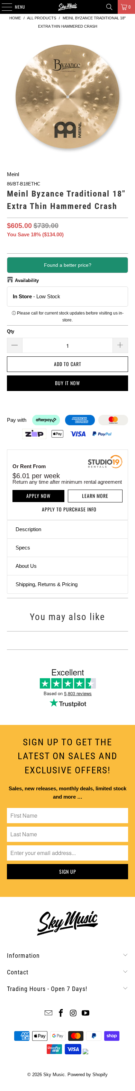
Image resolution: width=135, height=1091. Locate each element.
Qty (10, 331)
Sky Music (54, 1074)
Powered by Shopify (88, 1074)
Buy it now (67, 383)
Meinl (13, 174)
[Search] (109, 7)
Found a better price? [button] (67, 265)
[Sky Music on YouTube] (86, 1013)
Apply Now (38, 495)
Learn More (95, 495)
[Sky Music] (67, 7)
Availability (27, 280)
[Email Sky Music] (49, 1013)
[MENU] (3, 7)
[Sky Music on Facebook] (61, 1013)
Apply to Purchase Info (69, 509)
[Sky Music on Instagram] (73, 1013)
